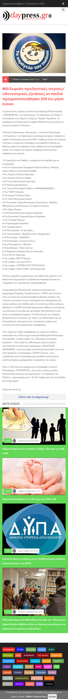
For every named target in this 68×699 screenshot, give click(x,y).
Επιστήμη (29, 672)
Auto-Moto (8, 678)
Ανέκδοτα (19, 684)
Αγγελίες (30, 684)
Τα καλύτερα (56, 655)
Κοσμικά (52, 672)
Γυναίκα (48, 666)
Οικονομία (31, 649)
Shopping (49, 684)
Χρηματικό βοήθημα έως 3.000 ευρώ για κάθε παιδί (29, 499)
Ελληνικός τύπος (21, 678)
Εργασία (29, 666)
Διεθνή (51, 649)
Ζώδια (39, 684)
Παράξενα (49, 678)
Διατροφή (7, 672)
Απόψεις (7, 666)
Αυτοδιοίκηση (29, 655)
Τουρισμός (35, 661)
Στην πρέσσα (43, 655)
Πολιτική (42, 649)
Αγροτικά (46, 661)
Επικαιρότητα (9, 649)
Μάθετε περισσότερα (36, 696)
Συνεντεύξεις (8, 661)
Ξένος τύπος (37, 678)
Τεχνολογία (40, 672)
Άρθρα (38, 666)
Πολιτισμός (18, 666)
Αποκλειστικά (22, 661)
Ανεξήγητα (8, 684)
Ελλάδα (20, 649)
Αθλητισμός (8, 655)
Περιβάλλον (58, 661)
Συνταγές (18, 672)
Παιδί (44, 79)
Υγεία (18, 655)
